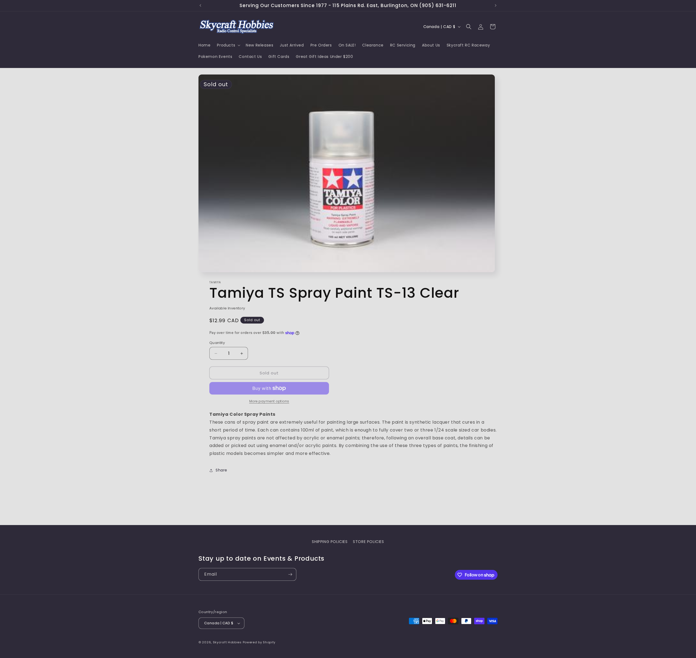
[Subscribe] (290, 574)
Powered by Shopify (259, 642)
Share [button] (221, 470)
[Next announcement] (496, 5)
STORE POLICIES (368, 541)
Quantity (217, 342)
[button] (228, 45)
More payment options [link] (269, 401)
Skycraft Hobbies (228, 642)
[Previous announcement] (200, 5)
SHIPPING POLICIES (329, 541)
